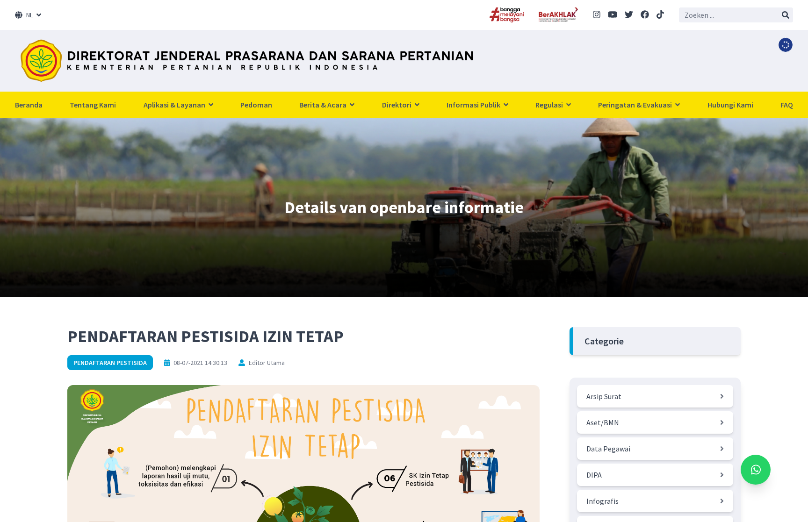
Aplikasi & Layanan (175, 104)
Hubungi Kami (730, 104)
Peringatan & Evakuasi (635, 104)
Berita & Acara (323, 104)
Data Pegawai (608, 448)
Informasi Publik (474, 104)
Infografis (602, 501)
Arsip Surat (603, 396)
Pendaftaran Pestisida (110, 362)
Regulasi (549, 104)
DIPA (594, 474)
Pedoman (256, 104)
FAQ (786, 104)
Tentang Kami (93, 104)
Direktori (397, 104)
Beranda (29, 104)
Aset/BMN (602, 422)
